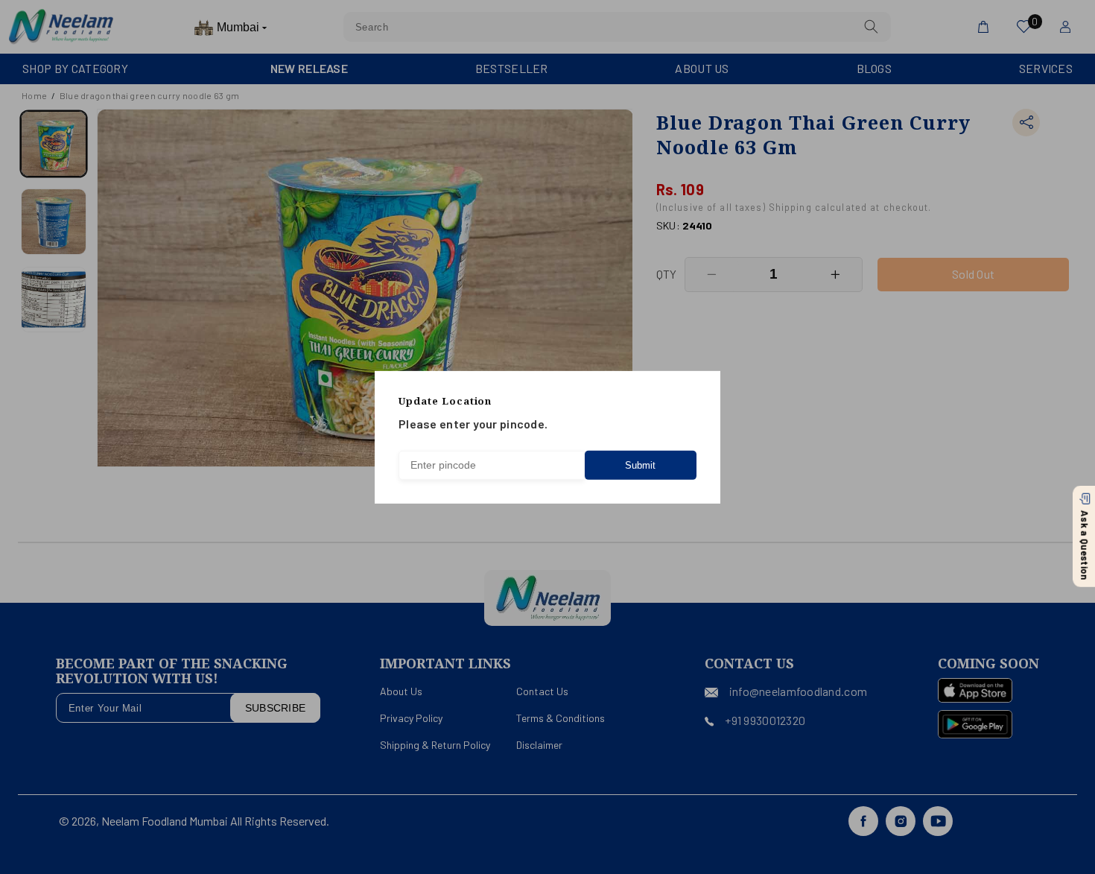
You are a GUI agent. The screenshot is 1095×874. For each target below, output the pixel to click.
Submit (640, 465)
